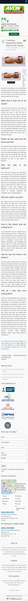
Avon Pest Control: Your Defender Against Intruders (13, 370)
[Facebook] (7, 598)
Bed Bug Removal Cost (20, 355)
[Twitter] (9, 598)
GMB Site (7, 536)
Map (2, 536)
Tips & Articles (13, 49)
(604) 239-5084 (7, 528)
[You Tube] (14, 598)
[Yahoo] (12, 598)
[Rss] (10, 598)
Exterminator (14, 47)
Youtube (3, 520)
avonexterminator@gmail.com (11, 28)
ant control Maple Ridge (17, 343)
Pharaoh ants (22, 128)
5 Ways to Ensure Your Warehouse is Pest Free (6, 357)
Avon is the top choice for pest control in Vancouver (12, 378)
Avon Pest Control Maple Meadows (10, 530)
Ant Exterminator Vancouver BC (10, 347)
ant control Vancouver (20, 345)
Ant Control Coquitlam (17, 341)
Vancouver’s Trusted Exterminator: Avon (12, 374)
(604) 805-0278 (7, 512)
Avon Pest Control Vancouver (9, 514)
